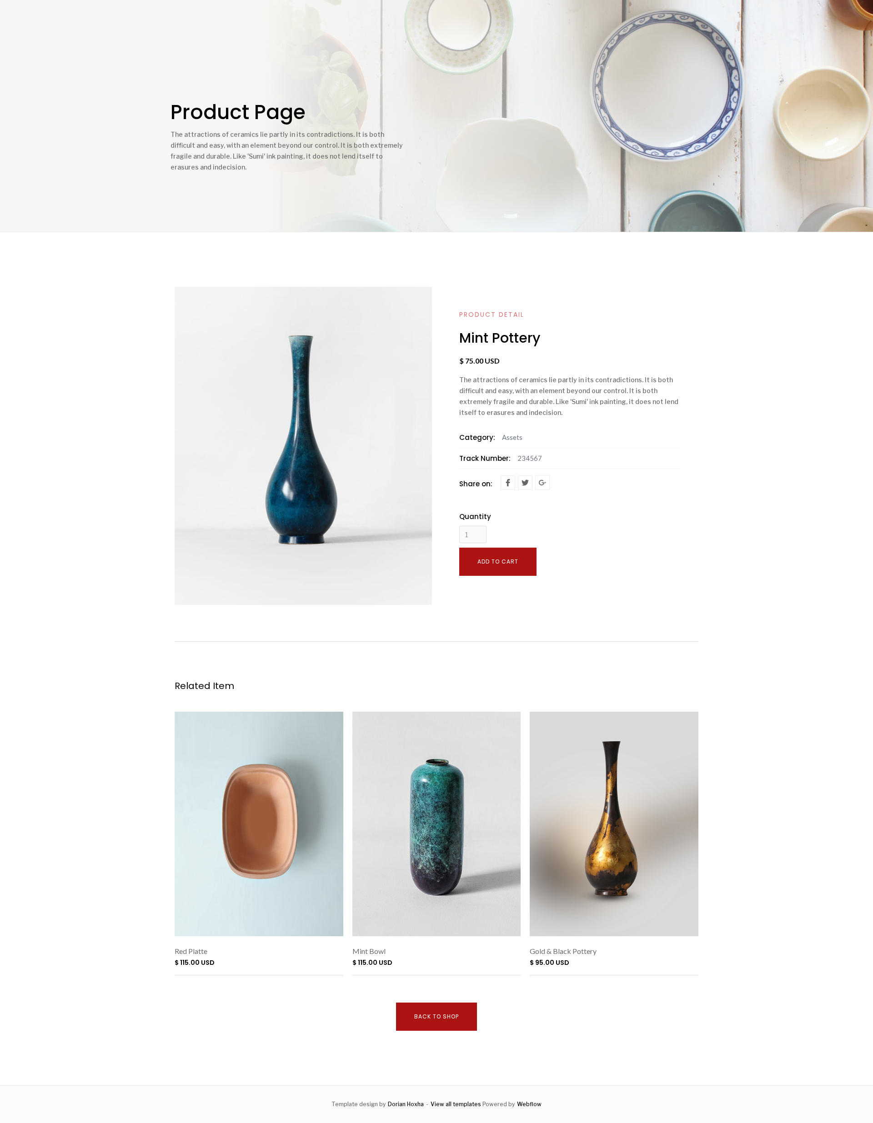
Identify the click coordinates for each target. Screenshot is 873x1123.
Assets (512, 437)
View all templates (456, 1104)
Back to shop (436, 1016)
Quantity (475, 516)
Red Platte (191, 951)
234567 (529, 458)
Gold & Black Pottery (563, 951)
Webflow (529, 1104)
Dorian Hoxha (406, 1104)
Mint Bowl (369, 951)
